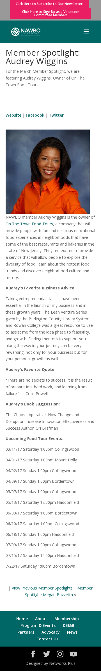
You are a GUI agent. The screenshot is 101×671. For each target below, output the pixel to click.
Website (13, 115)
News (72, 632)
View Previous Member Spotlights (42, 588)
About (41, 618)
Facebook (35, 115)
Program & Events (38, 625)
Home (22, 618)
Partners (25, 632)
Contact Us (47, 638)
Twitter (56, 115)
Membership (66, 618)
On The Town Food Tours (29, 223)
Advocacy (51, 632)
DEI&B (68, 625)
